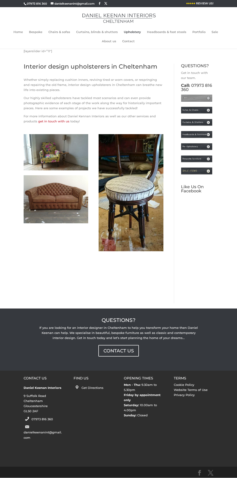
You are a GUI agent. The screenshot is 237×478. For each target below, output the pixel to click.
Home (18, 32)
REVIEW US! (204, 3)
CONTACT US (118, 351)
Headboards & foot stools (166, 32)
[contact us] (197, 101)
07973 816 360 (42, 419)
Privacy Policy (184, 395)
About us (109, 41)
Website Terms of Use (191, 390)
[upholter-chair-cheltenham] (56, 152)
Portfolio (199, 32)
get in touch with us (53, 121)
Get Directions (92, 388)
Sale (215, 32)
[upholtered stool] (131, 192)
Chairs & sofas (59, 32)
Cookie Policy (184, 385)
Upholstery (132, 32)
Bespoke (35, 32)
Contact (128, 41)
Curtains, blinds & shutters (97, 32)
